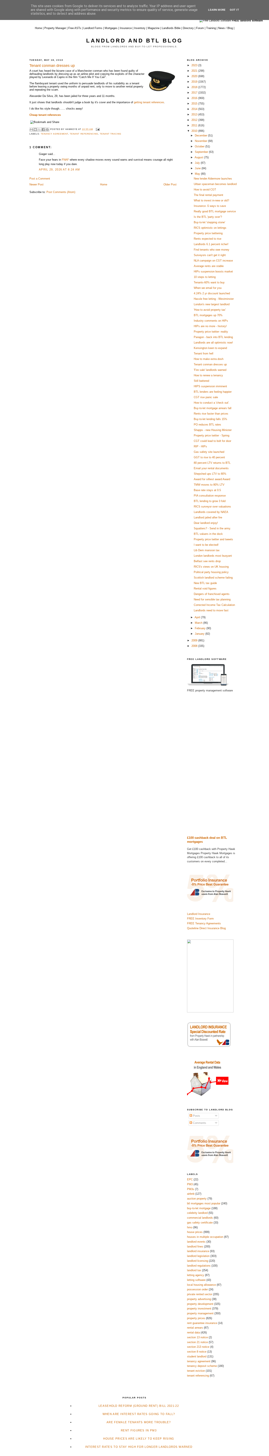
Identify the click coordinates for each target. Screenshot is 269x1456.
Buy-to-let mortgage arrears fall (212, 408)
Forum (200, 28)
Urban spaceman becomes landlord (215, 184)
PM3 (190, 1184)
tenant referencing (84, 134)
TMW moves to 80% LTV (209, 484)
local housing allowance (201, 1284)
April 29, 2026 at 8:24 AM (59, 169)
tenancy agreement (54, 134)
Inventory (139, 28)
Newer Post (36, 184)
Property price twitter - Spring (211, 435)
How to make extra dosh (208, 359)
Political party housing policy (211, 572)
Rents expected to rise (207, 238)
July (198, 162)
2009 (194, 640)
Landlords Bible (171, 28)
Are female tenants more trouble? (139, 1422)
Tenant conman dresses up (210, 364)
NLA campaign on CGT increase (213, 260)
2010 (194, 130)
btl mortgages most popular (203, 1203)
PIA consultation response (210, 495)
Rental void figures (205, 588)
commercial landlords (200, 1217)
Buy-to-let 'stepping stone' (209, 222)
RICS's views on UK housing (211, 566)
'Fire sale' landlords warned (210, 369)
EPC (190, 1179)
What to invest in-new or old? (211, 200)
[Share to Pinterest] (47, 129)
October (200, 146)
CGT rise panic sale (206, 397)
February (200, 628)
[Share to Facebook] (43, 129)
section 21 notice (197, 1342)
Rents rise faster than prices (211, 413)
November (201, 141)
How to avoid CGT (205, 189)
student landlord (196, 1356)
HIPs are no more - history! (210, 326)
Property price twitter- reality (211, 331)
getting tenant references (149, 102)
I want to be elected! (206, 544)
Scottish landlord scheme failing (213, 577)
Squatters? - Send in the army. (212, 528)
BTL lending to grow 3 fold (209, 501)
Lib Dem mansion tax (207, 550)
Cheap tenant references (45, 114)
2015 (194, 103)
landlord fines (195, 1246)
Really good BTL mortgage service (215, 211)
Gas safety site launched (209, 451)
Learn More (216, 9)
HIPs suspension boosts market (213, 271)
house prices (195, 1232)
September (202, 151)
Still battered (201, 380)
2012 (194, 120)
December (201, 135)
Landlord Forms (92, 28)
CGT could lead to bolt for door (212, 441)
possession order (197, 1289)
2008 (194, 645)
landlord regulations (199, 1265)
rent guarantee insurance (202, 1323)
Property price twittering (208, 233)
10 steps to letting (205, 277)
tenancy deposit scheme (202, 1365)
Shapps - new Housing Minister (213, 430)
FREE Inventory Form (200, 918)
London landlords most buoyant (213, 555)
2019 (194, 81)
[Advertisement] (213, 764)
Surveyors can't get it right (210, 255)
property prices (196, 1318)
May (198, 173)
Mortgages (111, 28)
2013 (194, 114)
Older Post (170, 184)
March (199, 622)
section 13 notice (197, 1337)
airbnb (190, 1193)
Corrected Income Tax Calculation (214, 604)
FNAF (65, 159)
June (198, 168)
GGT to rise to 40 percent (209, 457)
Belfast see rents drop (207, 561)
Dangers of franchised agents (211, 594)
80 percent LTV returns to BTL (212, 462)
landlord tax (194, 1270)
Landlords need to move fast (211, 610)
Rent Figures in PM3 (139, 1430)
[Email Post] (97, 129)
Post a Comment (39, 178)
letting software (196, 1280)
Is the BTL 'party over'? (208, 216)
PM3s (190, 1189)
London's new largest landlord (211, 304)
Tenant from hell (203, 353)
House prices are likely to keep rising (138, 1438)
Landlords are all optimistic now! (213, 342)
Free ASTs (74, 28)
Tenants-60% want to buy (209, 282)
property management (200, 1313)
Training (211, 28)
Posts (196, 1115)
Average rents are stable (209, 266)
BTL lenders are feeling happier (213, 391)
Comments (199, 1122)
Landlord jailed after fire (208, 517)
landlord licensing (197, 1260)
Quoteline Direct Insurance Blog (206, 928)
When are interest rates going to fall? (139, 1414)
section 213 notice (198, 1346)
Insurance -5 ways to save (210, 205)
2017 (194, 92)
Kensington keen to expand (210, 348)
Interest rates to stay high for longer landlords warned (139, 1446)
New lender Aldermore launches (213, 178)
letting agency (195, 1275)
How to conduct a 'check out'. (211, 402)
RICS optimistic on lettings (210, 227)
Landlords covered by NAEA (211, 512)
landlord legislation (198, 1256)
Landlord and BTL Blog (134, 40)
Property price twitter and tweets (213, 539)
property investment (199, 1308)
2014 (194, 109)
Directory (188, 28)
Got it (234, 9)
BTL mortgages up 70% (208, 315)
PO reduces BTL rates (207, 424)
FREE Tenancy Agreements (204, 923)
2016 (194, 98)
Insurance (126, 28)
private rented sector (199, 1294)
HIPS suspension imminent (210, 386)
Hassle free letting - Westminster (214, 298)
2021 (194, 70)
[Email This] (31, 129)
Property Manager (55, 28)
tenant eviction (196, 1370)
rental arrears (195, 1327)
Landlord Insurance (198, 914)
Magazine (154, 28)
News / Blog (225, 28)
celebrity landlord (197, 1212)
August (199, 157)
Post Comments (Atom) (60, 192)
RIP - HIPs (200, 446)
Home (38, 28)
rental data (193, 1332)
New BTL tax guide (205, 583)
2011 (194, 125)
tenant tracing (110, 134)
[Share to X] (39, 129)
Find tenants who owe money (211, 249)
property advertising (199, 1299)
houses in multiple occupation (205, 1236)
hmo (189, 1227)
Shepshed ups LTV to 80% (210, 473)
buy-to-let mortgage (199, 1208)
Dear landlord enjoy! (206, 523)
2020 (194, 76)
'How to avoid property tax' (210, 309)
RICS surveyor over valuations (212, 506)
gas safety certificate (200, 1222)
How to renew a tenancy (208, 375)
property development (200, 1303)
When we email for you (208, 287)
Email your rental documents (211, 468)
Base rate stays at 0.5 (207, 490)
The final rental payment (208, 195)
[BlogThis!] (35, 129)
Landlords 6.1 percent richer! (211, 244)
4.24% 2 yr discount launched (212, 293)
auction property (197, 1198)
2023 (194, 65)
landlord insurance (198, 1251)
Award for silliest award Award (212, 479)
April (198, 617)
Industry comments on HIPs (211, 320)
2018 (194, 87)
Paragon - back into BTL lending (213, 337)
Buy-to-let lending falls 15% (210, 419)
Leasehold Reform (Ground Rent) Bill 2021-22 (139, 1405)
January (200, 633)
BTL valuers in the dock (208, 533)
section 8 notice (196, 1351)
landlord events (196, 1241)
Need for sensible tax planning (212, 599)
